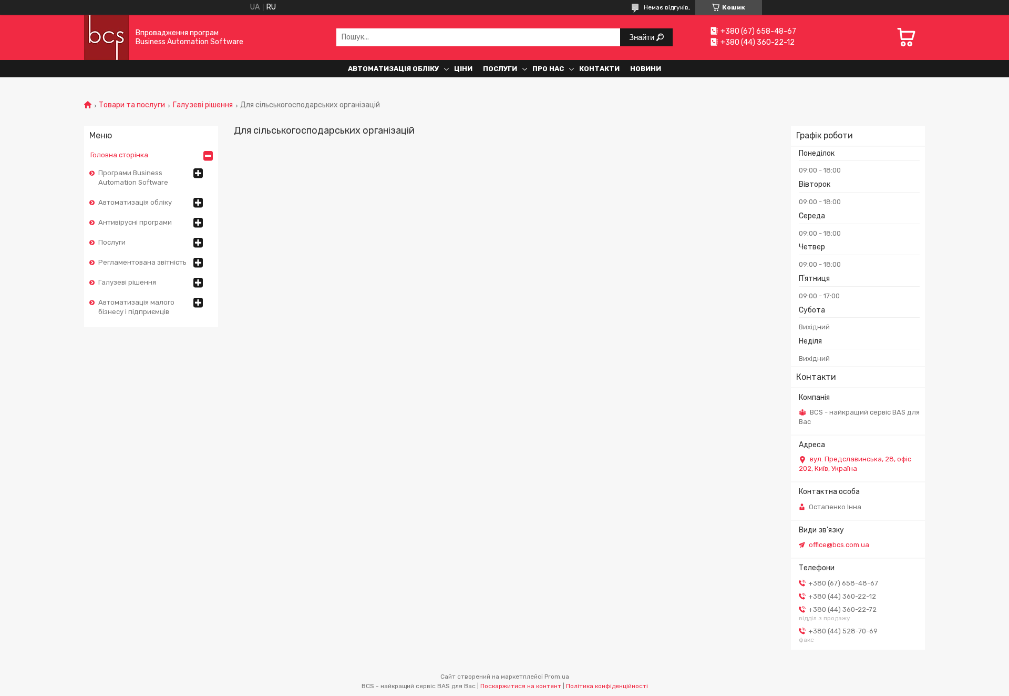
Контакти (599, 69)
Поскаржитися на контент (520, 686)
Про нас (548, 69)
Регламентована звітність (142, 262)
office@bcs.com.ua (839, 545)
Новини (645, 69)
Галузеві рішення (203, 105)
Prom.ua (556, 676)
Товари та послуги (132, 105)
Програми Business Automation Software (133, 177)
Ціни (463, 69)
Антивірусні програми (135, 222)
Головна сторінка (119, 155)
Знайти (642, 37)
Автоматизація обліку (393, 69)
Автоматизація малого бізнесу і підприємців (136, 307)
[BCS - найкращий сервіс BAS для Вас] (106, 37)
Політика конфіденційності (607, 686)
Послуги (500, 69)
